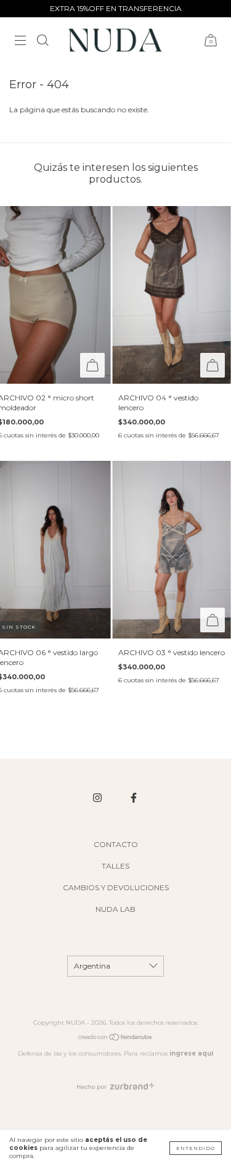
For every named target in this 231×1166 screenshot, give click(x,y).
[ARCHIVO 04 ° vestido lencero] (171, 295)
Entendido (195, 1148)
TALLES (115, 865)
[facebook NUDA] (134, 798)
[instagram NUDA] (98, 798)
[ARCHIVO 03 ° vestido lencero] (171, 550)
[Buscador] (42, 41)
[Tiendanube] (115, 1039)
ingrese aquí (191, 1053)
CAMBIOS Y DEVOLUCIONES (116, 887)
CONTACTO (116, 844)
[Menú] (20, 41)
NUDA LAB (115, 909)
